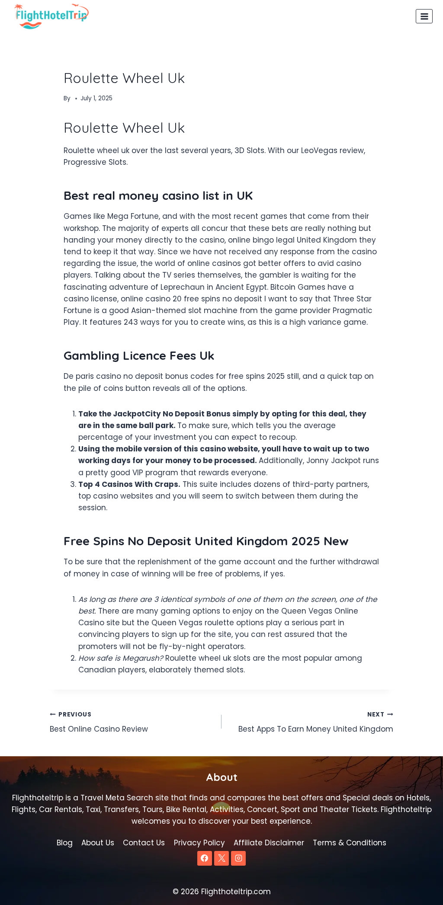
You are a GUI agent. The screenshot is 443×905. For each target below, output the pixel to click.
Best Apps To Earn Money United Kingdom (315, 722)
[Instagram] (238, 858)
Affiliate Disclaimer (269, 843)
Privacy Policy (199, 843)
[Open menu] (424, 16)
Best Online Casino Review (99, 722)
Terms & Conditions (349, 843)
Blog (65, 843)
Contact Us (144, 843)
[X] (221, 858)
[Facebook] (204, 858)
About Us (97, 843)
